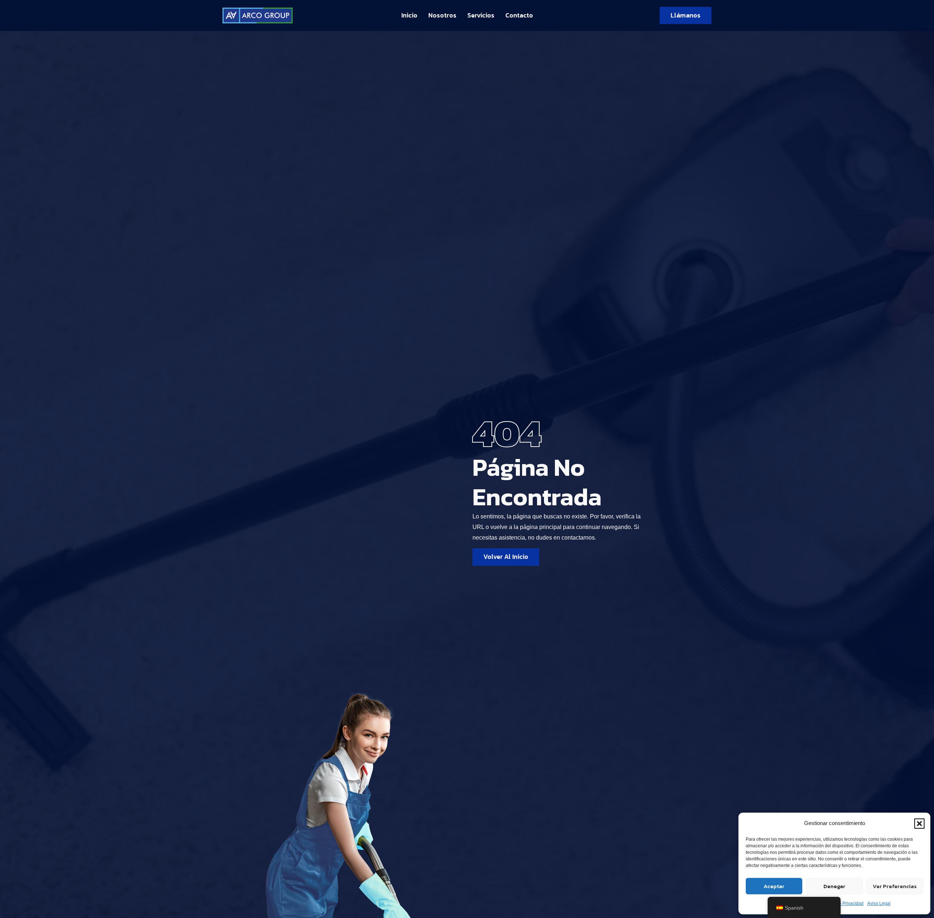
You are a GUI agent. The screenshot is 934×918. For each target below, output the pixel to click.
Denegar (834, 886)
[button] (919, 823)
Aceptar (774, 886)
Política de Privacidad (842, 903)
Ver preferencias (895, 886)
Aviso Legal (879, 903)
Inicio (409, 15)
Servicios (480, 15)
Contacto (519, 15)
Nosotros (442, 15)
